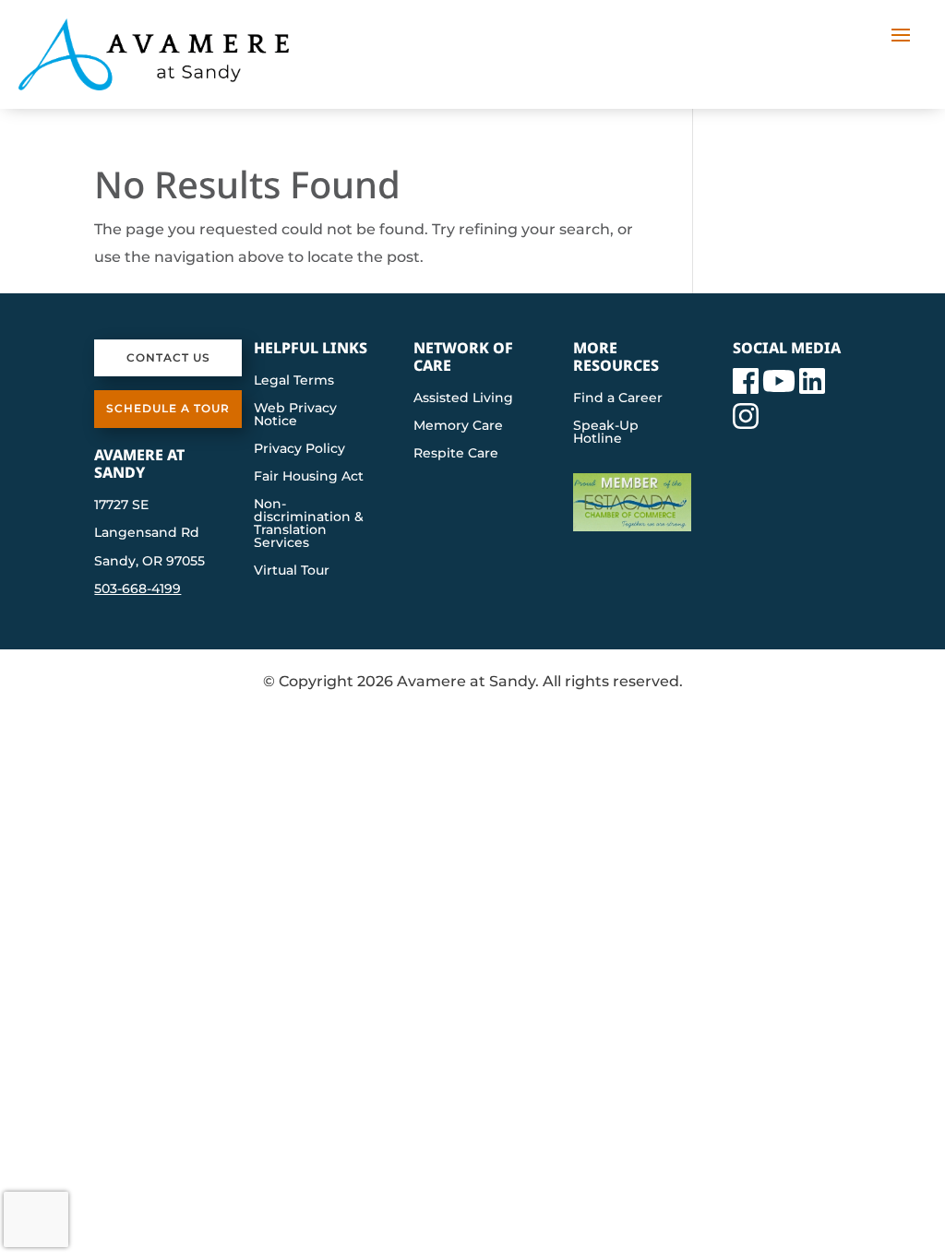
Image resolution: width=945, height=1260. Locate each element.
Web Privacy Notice (295, 415)
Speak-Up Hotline (606, 432)
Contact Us (168, 357)
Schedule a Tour (168, 408)
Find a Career (618, 398)
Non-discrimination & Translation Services (309, 524)
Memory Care (458, 426)
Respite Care (455, 453)
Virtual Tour (291, 571)
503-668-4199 (137, 588)
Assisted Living (463, 398)
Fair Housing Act (309, 477)
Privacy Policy (299, 449)
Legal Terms (294, 381)
